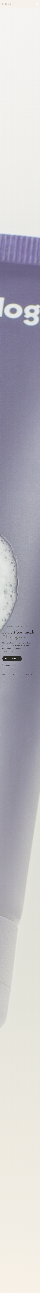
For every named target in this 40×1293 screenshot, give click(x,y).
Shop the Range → (12, 659)
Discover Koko (10, 665)
